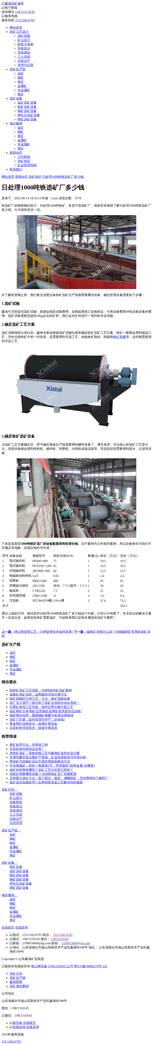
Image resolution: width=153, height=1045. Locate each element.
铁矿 (21, 81)
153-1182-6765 (25, 20)
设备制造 (16, 802)
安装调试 (24, 52)
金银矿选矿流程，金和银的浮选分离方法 (38, 694)
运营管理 (16, 823)
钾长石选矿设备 (29, 115)
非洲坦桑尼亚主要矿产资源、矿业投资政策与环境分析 (48, 757)
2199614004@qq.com (76, 943)
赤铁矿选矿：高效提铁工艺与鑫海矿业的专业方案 (45, 753)
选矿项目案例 (19, 986)
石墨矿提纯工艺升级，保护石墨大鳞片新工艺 (41, 707)
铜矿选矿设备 (27, 111)
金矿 (21, 73)
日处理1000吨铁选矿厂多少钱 (63, 176)
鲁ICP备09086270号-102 (90, 966)
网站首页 (16, 27)
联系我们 (16, 169)
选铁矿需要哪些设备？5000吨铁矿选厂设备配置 (43, 774)
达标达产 (24, 61)
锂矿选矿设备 (27, 119)
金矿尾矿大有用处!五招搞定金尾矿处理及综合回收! (46, 711)
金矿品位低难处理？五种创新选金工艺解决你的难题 (46, 782)
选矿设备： (10, 862)
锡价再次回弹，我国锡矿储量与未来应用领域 (41, 715)
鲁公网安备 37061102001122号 (52, 966)
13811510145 (60, 939)
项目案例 (16, 123)
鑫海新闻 (16, 982)
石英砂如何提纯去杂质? (26, 749)
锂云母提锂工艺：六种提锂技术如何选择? (37, 631)
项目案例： (10, 895)
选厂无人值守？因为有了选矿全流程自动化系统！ (45, 702)
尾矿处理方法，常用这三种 (29, 744)
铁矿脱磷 (119, 337)
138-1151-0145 (25, 12)
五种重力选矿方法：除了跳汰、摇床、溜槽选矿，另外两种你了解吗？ (59, 778)
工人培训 (24, 56)
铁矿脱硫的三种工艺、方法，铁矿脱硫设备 (40, 698)
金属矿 (22, 86)
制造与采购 (25, 44)
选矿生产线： (11, 830)
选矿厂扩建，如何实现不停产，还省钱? (37, 719)
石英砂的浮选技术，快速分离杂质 (33, 728)
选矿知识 (24, 161)
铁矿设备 (16, 867)
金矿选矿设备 (27, 102)
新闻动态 (16, 152)
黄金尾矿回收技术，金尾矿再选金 (33, 723)
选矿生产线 (18, 69)
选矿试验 (24, 36)
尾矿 (21, 94)
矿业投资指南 (27, 165)
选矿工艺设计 (19, 31)
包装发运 (24, 48)
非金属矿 (24, 90)
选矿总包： (10, 789)
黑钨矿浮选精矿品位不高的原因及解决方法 (40, 761)
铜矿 (21, 77)
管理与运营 (25, 65)
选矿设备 (16, 98)
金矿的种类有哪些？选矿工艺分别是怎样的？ (41, 769)
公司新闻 (24, 157)
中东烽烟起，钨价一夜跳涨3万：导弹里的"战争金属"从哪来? (52, 765)
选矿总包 (16, 973)
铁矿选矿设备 (27, 106)
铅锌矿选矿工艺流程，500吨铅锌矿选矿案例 (41, 690)
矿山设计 (24, 40)
